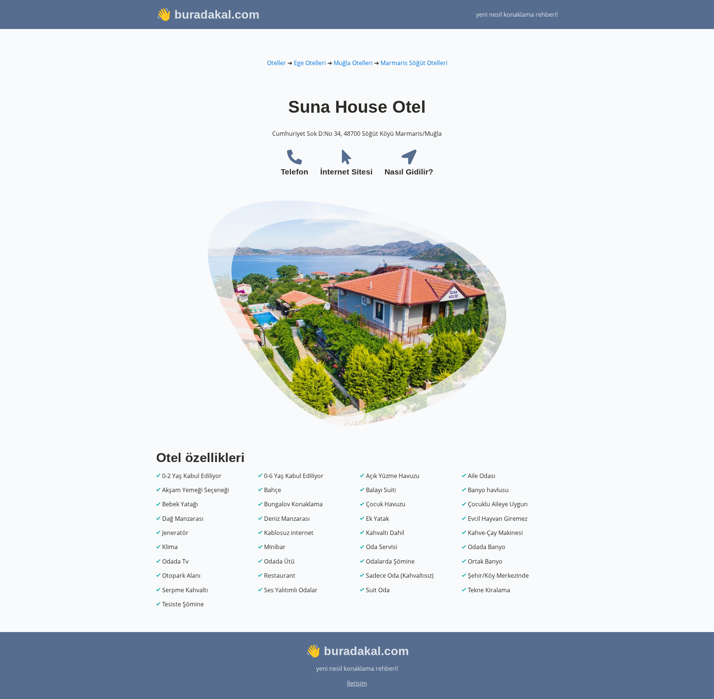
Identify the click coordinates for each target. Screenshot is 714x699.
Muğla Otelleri (353, 63)
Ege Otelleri (310, 63)
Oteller (276, 63)
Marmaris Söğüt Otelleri (413, 63)
